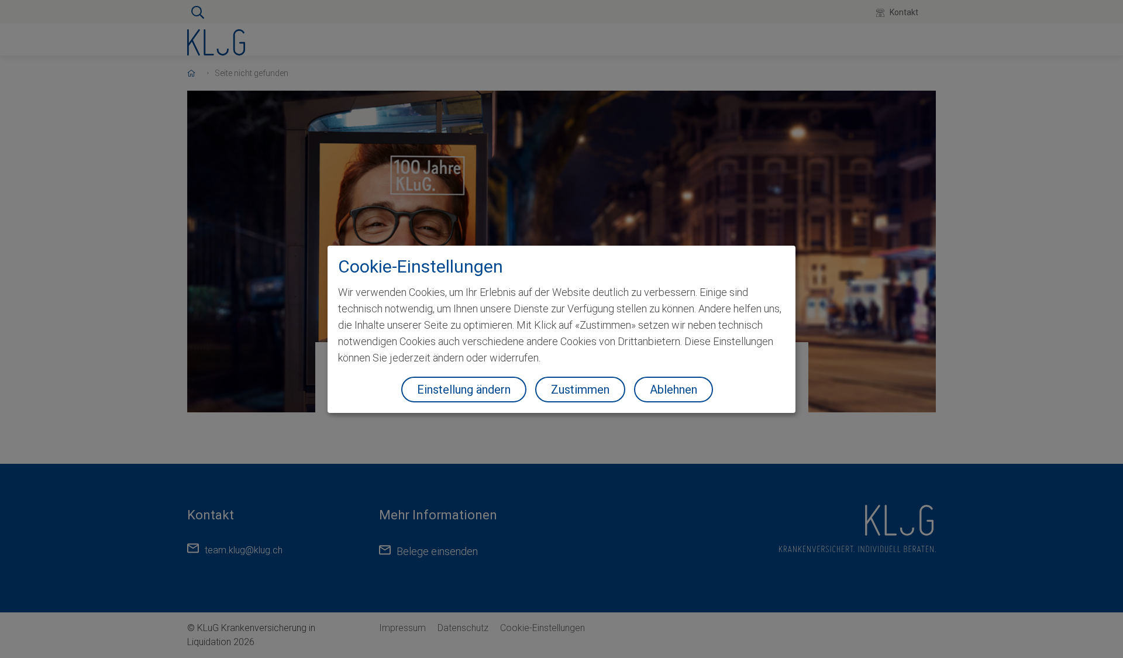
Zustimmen (580, 390)
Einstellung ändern (464, 390)
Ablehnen (673, 390)
